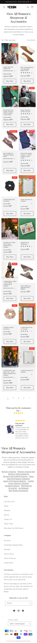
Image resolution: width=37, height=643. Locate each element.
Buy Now (9, 81)
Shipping (7, 510)
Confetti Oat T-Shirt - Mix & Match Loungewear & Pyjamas (9, 245)
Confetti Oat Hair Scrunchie (8, 328)
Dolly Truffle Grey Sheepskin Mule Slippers (26, 287)
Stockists (7, 549)
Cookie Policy (8, 563)
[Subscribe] (30, 603)
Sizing (6, 506)
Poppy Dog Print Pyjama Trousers (25, 110)
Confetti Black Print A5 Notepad (26, 328)
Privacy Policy (9, 554)
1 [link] (7, 398)
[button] (4, 7)
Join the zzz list (9, 501)
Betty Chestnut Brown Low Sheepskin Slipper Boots (27, 69)
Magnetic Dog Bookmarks (25, 243)
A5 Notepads (23, 488)
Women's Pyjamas (9, 472)
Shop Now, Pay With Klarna (13, 528)
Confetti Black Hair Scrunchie (9, 200)
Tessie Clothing (15, 641)
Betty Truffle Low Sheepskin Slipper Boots (8, 155)
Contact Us (8, 519)
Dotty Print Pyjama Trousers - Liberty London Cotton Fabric (26, 156)
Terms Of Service (10, 558)
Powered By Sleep (25, 641)
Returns (6, 515)
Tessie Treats (8, 524)
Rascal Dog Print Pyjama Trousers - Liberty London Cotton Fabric (8, 112)
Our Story (7, 540)
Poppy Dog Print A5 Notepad (26, 200)
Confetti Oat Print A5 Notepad (27, 371)
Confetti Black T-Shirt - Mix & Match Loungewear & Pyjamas (9, 284)
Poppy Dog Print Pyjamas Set (8, 67)
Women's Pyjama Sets (26, 472)
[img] (19, 413)
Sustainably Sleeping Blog (13, 545)
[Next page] (29, 398)
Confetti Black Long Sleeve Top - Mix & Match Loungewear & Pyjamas (9, 373)
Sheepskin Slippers (12, 486)
